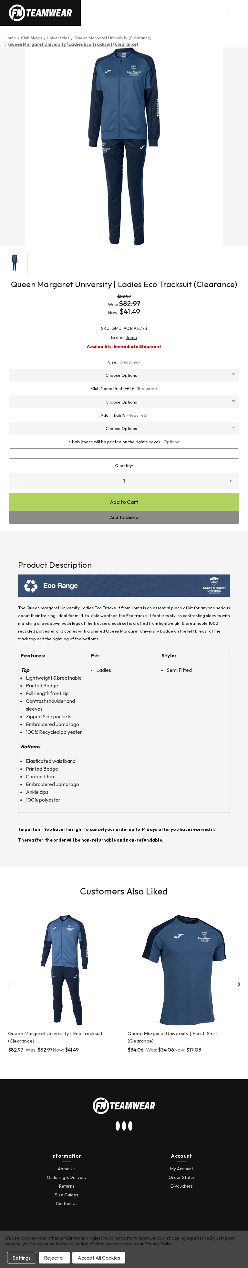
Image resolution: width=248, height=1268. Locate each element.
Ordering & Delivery (67, 1177)
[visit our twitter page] (124, 1126)
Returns (66, 1186)
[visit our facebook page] (130, 1126)
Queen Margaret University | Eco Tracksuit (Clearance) (55, 1037)
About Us (67, 1168)
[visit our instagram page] (118, 1126)
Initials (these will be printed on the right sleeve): (124, 441)
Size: (124, 361)
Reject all (54, 1257)
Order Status (182, 1177)
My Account (181, 1168)
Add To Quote (124, 517)
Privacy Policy (158, 1244)
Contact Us (67, 1203)
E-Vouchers (181, 1186)
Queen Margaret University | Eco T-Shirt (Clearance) (172, 1037)
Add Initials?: (124, 415)
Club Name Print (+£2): (124, 388)
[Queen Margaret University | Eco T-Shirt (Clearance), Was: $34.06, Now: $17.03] (184, 970)
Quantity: (124, 465)
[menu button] (234, 12)
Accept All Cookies (99, 1257)
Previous (9, 984)
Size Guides (66, 1194)
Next (238, 984)
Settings (22, 1257)
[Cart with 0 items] (243, 12)
